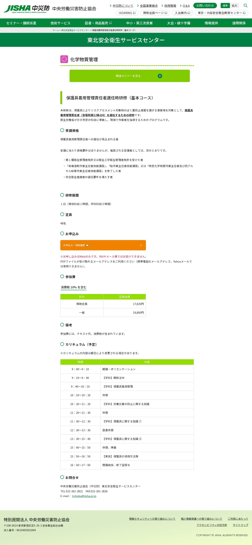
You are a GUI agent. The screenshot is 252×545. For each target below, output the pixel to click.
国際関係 (239, 22)
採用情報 (170, 5)
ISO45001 (125, 13)
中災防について (123, 5)
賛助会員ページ (153, 13)
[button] (245, 5)
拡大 (234, 5)
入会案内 (181, 13)
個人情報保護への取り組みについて (201, 518)
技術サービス (60, 22)
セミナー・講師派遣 (21, 22)
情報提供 (211, 22)
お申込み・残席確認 (74, 245)
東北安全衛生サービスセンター (75, 30)
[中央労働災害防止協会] (50, 9)
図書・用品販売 (96, 22)
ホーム (56, 30)
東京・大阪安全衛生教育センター (220, 13)
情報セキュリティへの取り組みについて (152, 518)
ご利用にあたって (238, 518)
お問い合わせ (205, 5)
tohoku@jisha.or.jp (84, 496)
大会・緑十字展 (178, 22)
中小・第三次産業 (139, 22)
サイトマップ (240, 525)
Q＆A (186, 5)
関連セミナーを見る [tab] (128, 76)
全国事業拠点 (149, 5)
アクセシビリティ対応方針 (212, 525)
